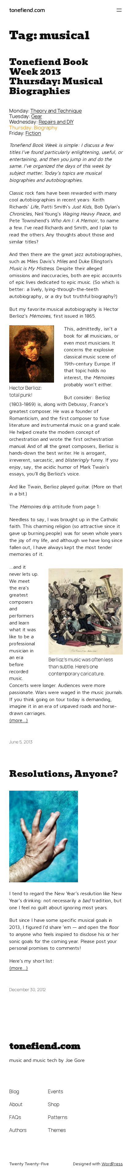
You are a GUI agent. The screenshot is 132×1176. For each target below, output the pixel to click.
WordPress (112, 1163)
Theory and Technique (56, 110)
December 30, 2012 (27, 989)
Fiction (33, 133)
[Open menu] (119, 10)
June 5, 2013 (21, 742)
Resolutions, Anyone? (63, 774)
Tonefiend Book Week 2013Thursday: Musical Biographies (56, 76)
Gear (36, 116)
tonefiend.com (27, 9)
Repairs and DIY (56, 121)
